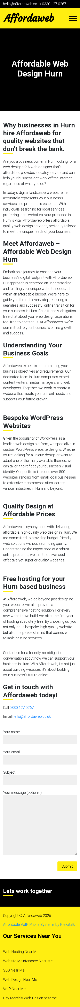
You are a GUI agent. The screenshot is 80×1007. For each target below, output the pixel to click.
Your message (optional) (22, 792)
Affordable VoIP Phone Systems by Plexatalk (39, 924)
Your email (11, 752)
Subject (9, 772)
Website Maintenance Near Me (28, 961)
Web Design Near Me (20, 979)
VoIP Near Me (14, 989)
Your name (11, 732)
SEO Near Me (14, 970)
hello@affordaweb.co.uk (22, 4)
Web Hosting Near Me (21, 951)
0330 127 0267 (54, 4)
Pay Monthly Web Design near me (30, 998)
